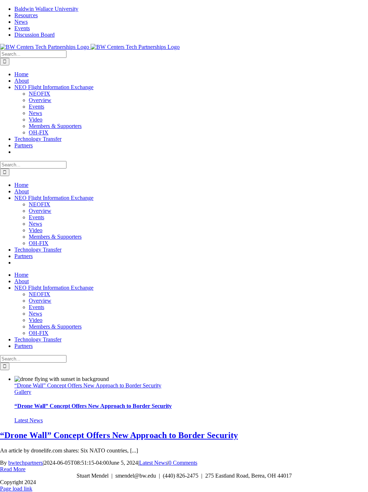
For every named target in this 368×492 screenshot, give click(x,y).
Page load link (16, 489)
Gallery (22, 392)
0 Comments (183, 463)
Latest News (28, 420)
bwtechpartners (25, 463)
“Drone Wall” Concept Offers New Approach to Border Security (87, 385)
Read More (13, 469)
